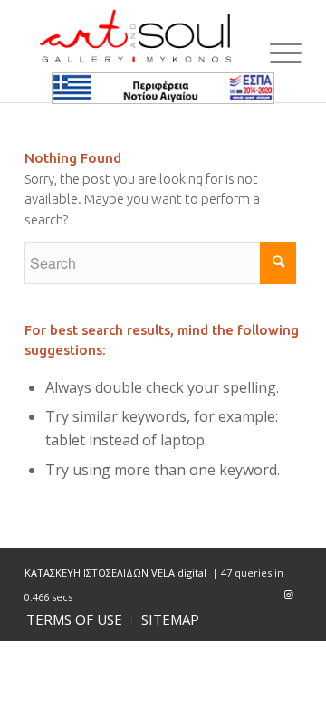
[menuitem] (74, 620)
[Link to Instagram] (288, 594)
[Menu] (277, 51)
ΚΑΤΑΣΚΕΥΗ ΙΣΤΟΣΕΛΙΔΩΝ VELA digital (116, 572)
